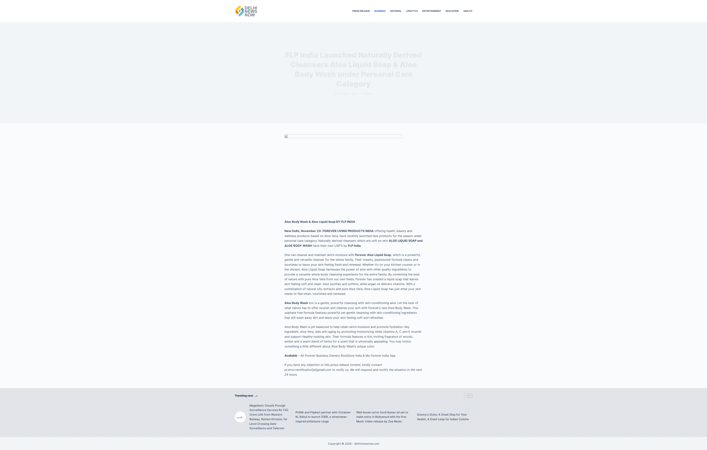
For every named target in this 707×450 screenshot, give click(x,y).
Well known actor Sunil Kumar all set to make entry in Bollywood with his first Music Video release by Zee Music (382, 417)
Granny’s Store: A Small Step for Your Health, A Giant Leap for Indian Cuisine (443, 417)
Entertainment (431, 11)
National (396, 11)
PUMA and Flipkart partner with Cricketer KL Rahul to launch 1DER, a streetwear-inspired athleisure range (323, 417)
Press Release (361, 11)
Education (452, 11)
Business (380, 11)
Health (467, 11)
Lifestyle (412, 11)
